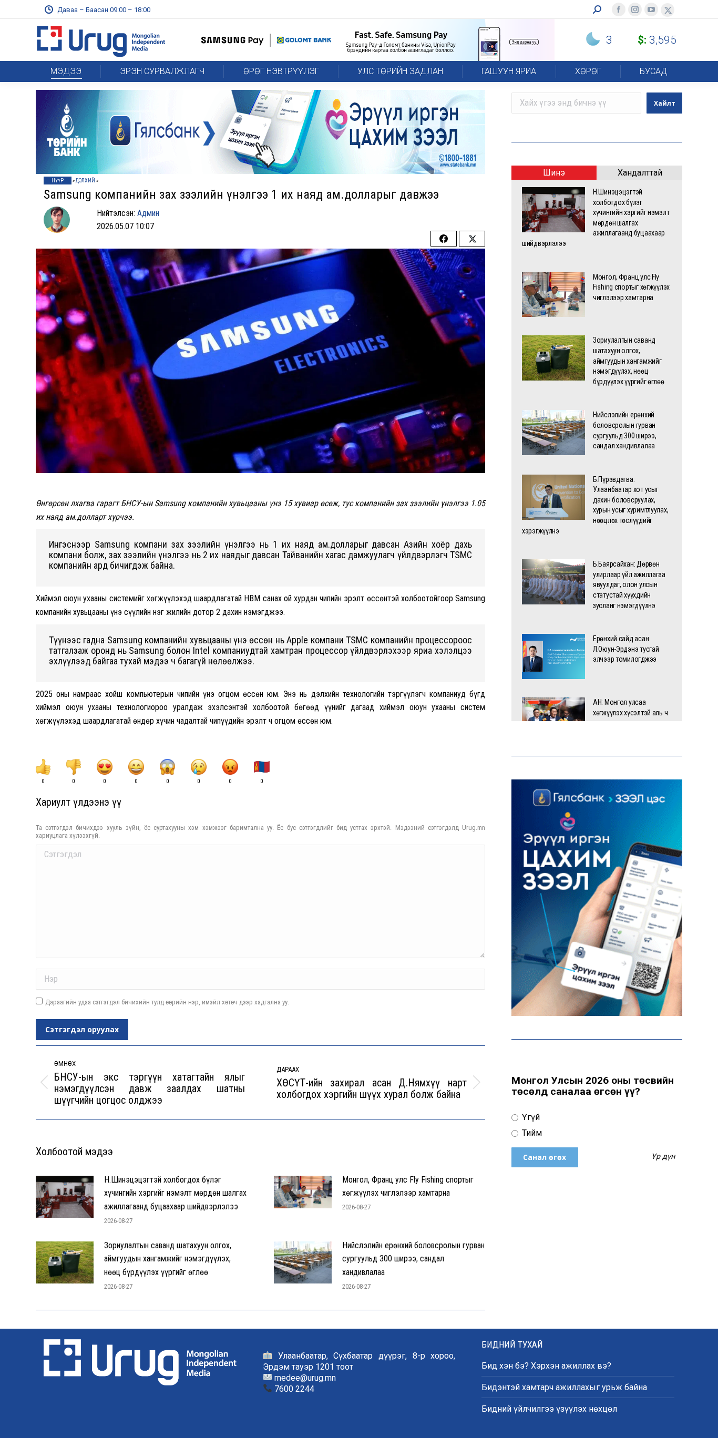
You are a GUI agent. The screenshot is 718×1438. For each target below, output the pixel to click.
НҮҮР (58, 180)
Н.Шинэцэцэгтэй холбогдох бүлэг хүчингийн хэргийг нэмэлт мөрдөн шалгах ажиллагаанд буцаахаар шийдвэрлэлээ (175, 1193)
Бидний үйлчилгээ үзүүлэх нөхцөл (549, 1409)
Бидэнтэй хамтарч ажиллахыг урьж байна (564, 1387)
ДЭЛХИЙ (85, 180)
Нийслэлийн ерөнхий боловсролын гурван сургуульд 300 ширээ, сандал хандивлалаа (413, 1258)
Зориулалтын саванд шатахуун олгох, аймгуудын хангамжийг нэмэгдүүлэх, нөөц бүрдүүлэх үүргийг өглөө (167, 1258)
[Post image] (65, 1197)
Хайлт (664, 103)
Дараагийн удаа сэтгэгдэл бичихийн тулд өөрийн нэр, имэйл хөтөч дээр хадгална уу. (167, 1002)
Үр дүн (663, 1156)
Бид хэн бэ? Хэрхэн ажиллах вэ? (546, 1366)
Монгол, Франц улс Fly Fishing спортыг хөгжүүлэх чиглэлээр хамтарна (408, 1186)
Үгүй (530, 1117)
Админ (148, 213)
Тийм (531, 1133)
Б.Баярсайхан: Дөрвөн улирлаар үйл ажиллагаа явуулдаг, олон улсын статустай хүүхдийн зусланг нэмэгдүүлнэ (629, 584)
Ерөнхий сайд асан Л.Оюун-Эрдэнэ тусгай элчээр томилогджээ (626, 648)
